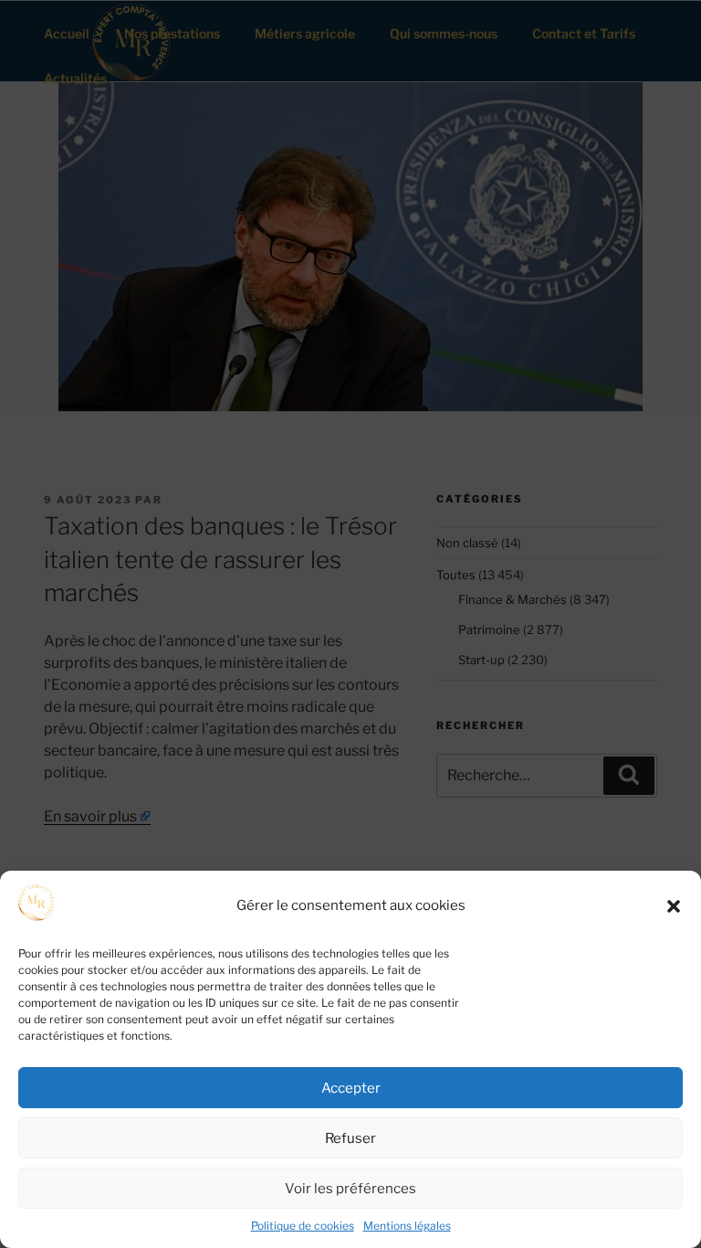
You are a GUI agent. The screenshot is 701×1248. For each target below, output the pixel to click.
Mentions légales (407, 1225)
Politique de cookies (302, 1225)
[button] (673, 906)
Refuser (350, 1138)
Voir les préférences (350, 1188)
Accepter (351, 1088)
